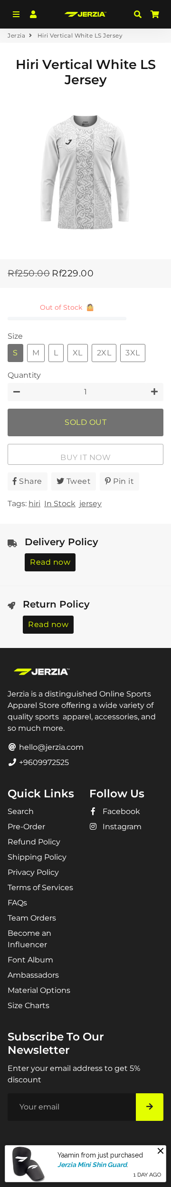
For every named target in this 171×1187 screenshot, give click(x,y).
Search (21, 811)
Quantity (24, 375)
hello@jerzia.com (50, 747)
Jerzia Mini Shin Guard (92, 1164)
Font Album (30, 959)
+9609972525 (43, 762)
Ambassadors (33, 975)
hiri (34, 503)
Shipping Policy (37, 857)
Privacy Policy (33, 872)
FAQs (17, 902)
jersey (90, 503)
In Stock (60, 503)
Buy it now (85, 457)
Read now (50, 562)
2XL (104, 352)
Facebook (120, 811)
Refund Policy (34, 841)
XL (78, 352)
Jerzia (16, 35)
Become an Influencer (29, 939)
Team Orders (32, 917)
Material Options (39, 990)
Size (15, 336)
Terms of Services (40, 887)
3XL (132, 352)
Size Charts (28, 1005)
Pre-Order (26, 826)
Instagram (121, 826)
